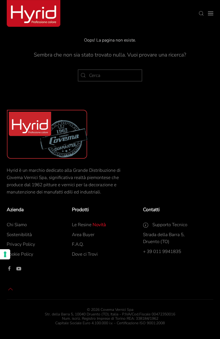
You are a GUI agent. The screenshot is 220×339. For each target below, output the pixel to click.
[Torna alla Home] (33, 13)
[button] (201, 13)
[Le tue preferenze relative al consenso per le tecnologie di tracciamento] (5, 254)
